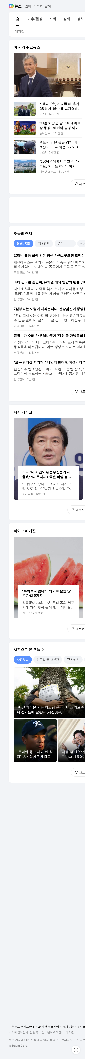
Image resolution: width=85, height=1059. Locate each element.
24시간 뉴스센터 (48, 1026)
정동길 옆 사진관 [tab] (48, 659)
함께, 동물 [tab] (23, 243)
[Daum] (12, 6)
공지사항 (68, 1026)
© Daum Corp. (18, 1045)
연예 (28, 6)
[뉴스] (18, 6)
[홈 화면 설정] (76, 1050)
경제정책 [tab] (44, 243)
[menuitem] (17, 19)
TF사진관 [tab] (73, 659)
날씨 (48, 6)
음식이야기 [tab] (65, 243)
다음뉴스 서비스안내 (22, 1026)
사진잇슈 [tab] (23, 659)
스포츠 (38, 6)
